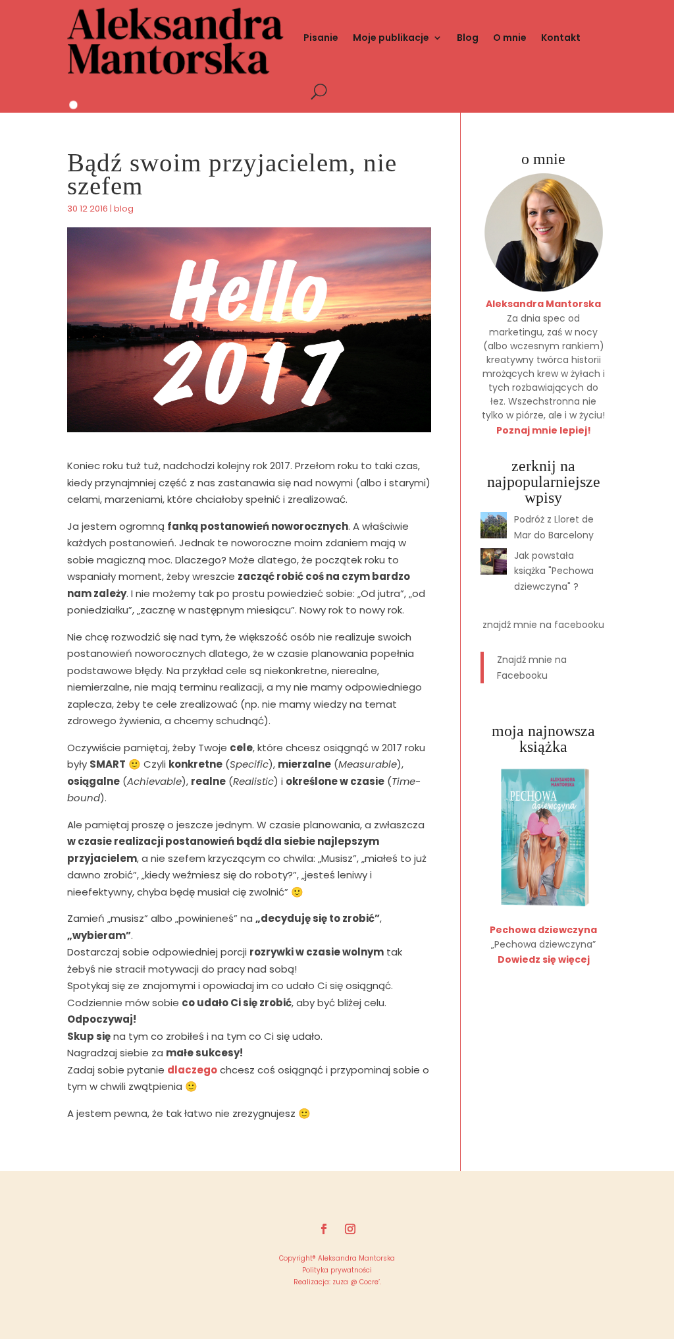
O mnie (510, 37)
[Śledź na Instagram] (350, 1228)
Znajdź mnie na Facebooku (543, 624)
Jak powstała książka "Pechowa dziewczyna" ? (554, 571)
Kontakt (561, 37)
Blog (468, 37)
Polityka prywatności (337, 1270)
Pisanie (320, 37)
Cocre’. (369, 1282)
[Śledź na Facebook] (323, 1228)
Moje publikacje (391, 37)
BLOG (124, 208)
